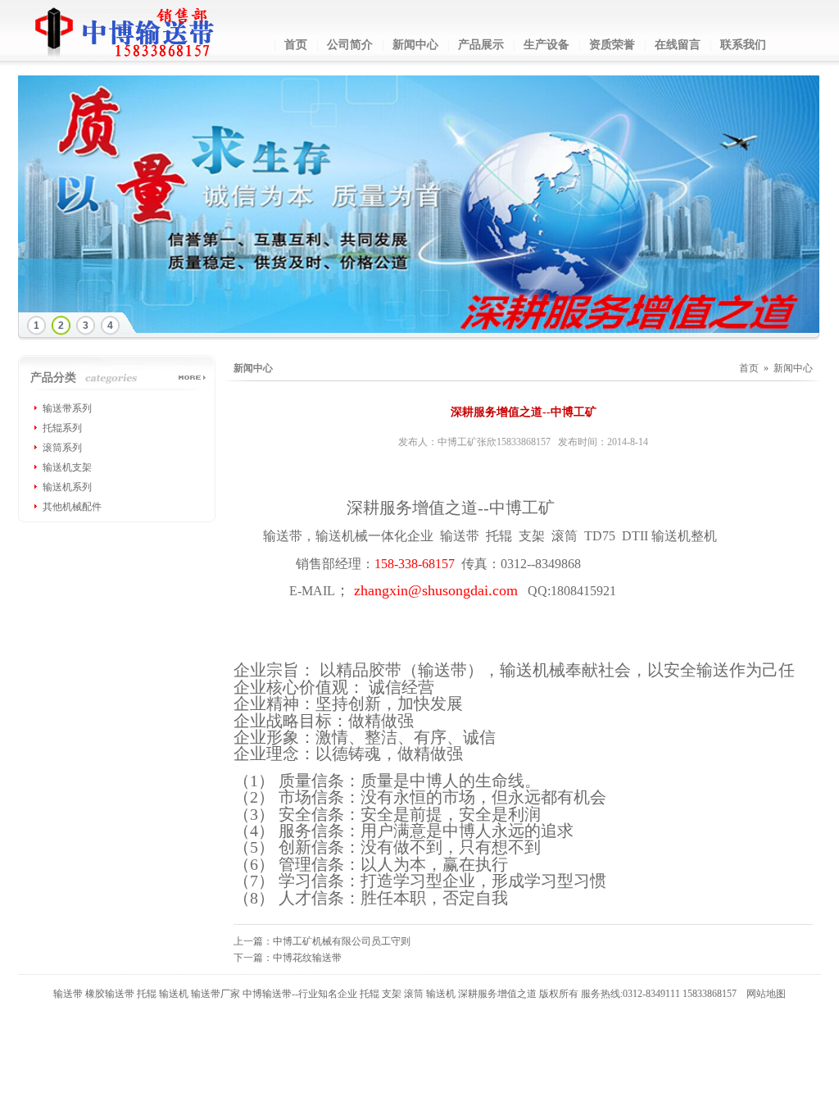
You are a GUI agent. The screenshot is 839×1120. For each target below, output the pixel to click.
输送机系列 (67, 487)
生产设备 (546, 45)
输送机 (173, 993)
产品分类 (53, 377)
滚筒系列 (62, 447)
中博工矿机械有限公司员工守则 (341, 941)
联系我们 (743, 45)
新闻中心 (415, 45)
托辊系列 (62, 428)
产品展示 (481, 45)
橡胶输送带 (109, 993)
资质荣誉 (612, 45)
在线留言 (678, 45)
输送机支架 (67, 467)
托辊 (146, 993)
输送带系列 (67, 408)
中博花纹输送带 (307, 957)
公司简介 (350, 45)
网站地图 (766, 993)
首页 (295, 45)
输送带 (68, 993)
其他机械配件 (72, 506)
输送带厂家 (215, 993)
